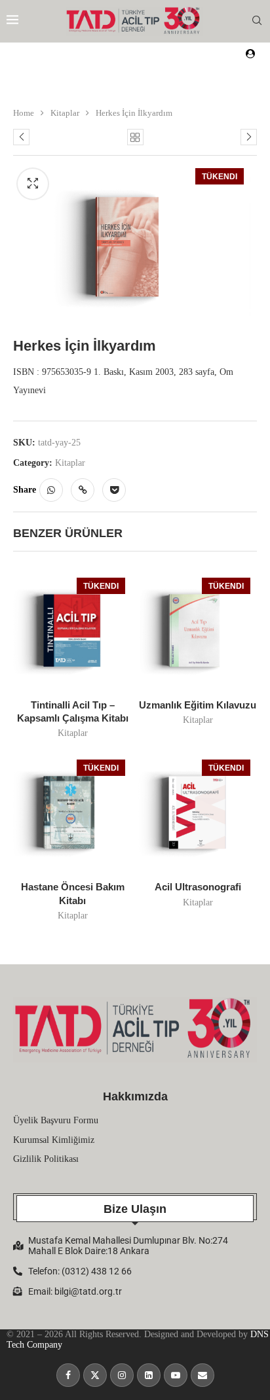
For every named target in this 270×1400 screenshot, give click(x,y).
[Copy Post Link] (82, 490)
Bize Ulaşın (135, 1209)
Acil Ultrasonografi (198, 886)
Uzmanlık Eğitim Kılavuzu (197, 704)
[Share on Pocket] (114, 490)
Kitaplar (64, 113)
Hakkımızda (135, 1096)
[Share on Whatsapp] (51, 490)
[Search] (256, 21)
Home (23, 113)
